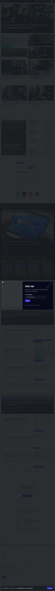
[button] (50, 588)
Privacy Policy (21, 588)
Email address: (29, 294)
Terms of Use (30, 588)
